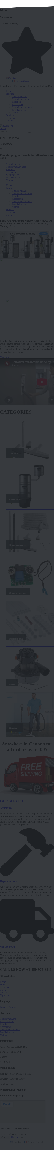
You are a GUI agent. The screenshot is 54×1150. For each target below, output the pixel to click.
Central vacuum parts (22, 107)
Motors (15, 112)
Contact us (11, 120)
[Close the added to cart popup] (22, 1137)
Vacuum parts (12, 175)
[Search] (29, 132)
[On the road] (27, 941)
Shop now (43, 233)
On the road (7, 946)
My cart (3, 992)
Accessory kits (7, 1021)
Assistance (6, 807)
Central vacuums (8, 1018)
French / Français (8, 1007)
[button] (3, 128)
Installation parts (19, 110)
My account (5, 995)
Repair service (8, 881)
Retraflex (16, 102)
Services (10, 115)
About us (10, 118)
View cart (5, 1137)
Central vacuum (19, 96)
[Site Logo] (6, 125)
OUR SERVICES (13, 801)
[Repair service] (27, 875)
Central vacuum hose (22, 99)
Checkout (15, 1137)
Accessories (17, 104)
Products (10, 93)
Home (9, 91)
